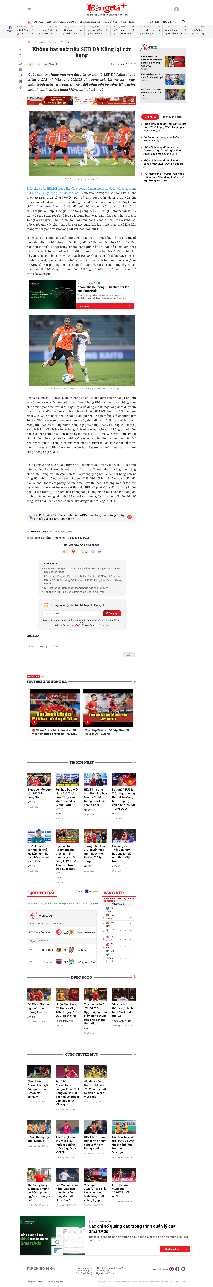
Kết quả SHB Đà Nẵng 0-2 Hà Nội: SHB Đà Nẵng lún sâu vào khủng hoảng (83, 582)
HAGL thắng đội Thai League (38, 1138)
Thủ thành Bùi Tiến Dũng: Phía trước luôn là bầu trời (74, 591)
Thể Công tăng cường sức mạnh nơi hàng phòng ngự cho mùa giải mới (39, 1192)
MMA (114, 813)
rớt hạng (59, 537)
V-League (66, 42)
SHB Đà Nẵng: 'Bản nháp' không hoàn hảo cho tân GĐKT (77, 587)
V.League (32, 903)
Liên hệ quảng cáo (55, 1281)
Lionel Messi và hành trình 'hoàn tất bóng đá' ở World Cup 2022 (151, 61)
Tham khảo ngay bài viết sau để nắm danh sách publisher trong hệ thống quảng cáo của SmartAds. (102, 296)
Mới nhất (154, 22)
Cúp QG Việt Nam (48, 903)
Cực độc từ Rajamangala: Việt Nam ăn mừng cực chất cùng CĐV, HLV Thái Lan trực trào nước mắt (66, 859)
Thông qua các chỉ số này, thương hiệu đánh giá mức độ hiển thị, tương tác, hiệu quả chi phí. (139, 1238)
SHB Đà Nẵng (43, 537)
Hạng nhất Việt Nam (69, 903)
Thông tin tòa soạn (35, 1281)
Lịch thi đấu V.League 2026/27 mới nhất (120, 1190)
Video (59, 813)
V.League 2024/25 (78, 537)
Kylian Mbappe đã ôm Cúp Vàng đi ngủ (152, 76)
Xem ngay (84, 306)
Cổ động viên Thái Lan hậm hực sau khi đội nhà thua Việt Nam (122, 853)
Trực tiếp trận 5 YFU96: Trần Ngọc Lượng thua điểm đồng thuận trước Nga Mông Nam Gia (95, 1014)
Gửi (129, 654)
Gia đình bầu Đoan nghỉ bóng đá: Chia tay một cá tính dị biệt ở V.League (95, 1089)
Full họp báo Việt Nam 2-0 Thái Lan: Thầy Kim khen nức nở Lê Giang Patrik (67, 799)
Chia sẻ (52, 64)
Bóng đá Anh (170, 22)
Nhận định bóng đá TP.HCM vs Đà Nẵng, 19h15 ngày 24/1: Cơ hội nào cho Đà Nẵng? (82, 570)
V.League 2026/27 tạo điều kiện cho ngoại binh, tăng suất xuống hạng (95, 1192)
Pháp (123, 21)
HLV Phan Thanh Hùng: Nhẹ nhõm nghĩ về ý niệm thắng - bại (95, 1142)
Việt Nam (52, 21)
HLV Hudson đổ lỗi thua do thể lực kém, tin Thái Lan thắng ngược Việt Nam (38, 853)
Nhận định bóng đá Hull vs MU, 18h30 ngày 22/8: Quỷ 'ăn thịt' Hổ (67, 1010)
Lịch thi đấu (42, 892)
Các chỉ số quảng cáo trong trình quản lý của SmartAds (132, 1229)
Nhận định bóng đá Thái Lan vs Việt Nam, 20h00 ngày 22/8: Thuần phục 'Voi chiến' (164, 127)
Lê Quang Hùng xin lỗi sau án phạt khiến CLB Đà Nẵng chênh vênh (82, 576)
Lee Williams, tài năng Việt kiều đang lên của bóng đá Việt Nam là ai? (67, 1192)
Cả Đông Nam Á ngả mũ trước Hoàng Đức (38, 1008)
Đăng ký (111, 613)
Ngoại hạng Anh (90, 903)
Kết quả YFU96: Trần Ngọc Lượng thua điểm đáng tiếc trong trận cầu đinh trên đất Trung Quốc (123, 799)
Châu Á (39, 42)
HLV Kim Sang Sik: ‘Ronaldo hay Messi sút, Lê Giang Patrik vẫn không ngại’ (95, 797)
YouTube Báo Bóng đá (47, 681)
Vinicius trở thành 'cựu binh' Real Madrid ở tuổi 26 (122, 1010)
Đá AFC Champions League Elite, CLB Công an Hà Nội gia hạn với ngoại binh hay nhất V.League (67, 1093)
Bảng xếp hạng (114, 893)
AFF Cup (39, 21)
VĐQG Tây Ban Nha (121, 1021)
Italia (132, 21)
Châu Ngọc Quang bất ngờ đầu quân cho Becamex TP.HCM (37, 1089)
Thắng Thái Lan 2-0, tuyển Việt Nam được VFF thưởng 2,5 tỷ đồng (94, 853)
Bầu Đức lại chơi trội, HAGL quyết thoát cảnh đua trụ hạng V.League (123, 1144)
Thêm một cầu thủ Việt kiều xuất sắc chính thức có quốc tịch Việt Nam (67, 1144)
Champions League (90, 21)
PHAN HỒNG (39, 531)
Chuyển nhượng (68, 21)
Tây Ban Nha (110, 21)
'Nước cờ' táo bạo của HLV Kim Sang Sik (39, 793)
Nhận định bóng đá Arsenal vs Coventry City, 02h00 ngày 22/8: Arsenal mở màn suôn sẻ (162, 150)
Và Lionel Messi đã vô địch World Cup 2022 (151, 92)
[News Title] (20, 81)
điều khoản (75, 625)
